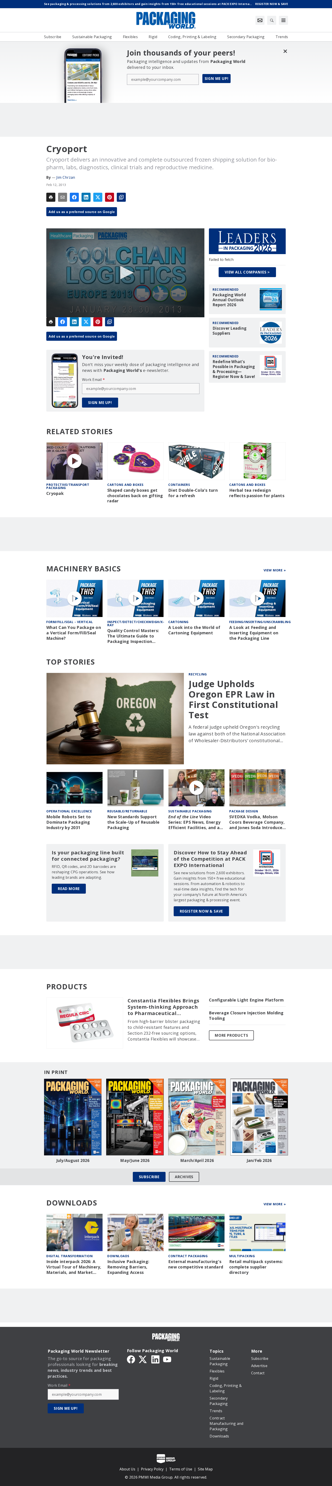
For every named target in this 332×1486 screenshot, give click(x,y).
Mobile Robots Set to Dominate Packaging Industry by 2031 (68, 822)
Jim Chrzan (65, 177)
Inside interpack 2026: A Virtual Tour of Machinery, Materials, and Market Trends (73, 1267)
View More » (275, 570)
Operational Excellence (69, 811)
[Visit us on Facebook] (131, 1359)
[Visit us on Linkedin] (155, 1359)
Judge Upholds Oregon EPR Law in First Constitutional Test (233, 699)
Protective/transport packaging (67, 486)
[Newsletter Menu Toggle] (259, 20)
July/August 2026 (73, 1160)
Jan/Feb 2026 (259, 1160)
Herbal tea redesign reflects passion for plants (256, 493)
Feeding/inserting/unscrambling (260, 622)
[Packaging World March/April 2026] (197, 1117)
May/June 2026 (135, 1160)
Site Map (205, 1469)
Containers (179, 484)
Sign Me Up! (217, 78)
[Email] (62, 197)
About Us (127, 1469)
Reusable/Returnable (127, 811)
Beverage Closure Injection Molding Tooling (246, 1015)
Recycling (198, 674)
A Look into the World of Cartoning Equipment (194, 630)
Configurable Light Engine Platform (246, 1000)
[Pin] (109, 197)
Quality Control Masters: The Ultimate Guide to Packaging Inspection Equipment (133, 636)
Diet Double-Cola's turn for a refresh (193, 493)
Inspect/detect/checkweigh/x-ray (135, 623)
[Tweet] (97, 197)
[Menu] (283, 20)
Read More (69, 888)
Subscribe (149, 1176)
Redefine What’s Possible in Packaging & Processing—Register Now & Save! (234, 369)
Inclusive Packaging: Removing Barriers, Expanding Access (128, 1267)
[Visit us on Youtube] (167, 1359)
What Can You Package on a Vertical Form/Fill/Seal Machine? (73, 633)
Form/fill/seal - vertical (69, 622)
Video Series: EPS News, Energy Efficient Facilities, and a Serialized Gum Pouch (194, 822)
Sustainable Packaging (190, 811)
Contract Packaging (188, 1256)
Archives (184, 1176)
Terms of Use (180, 1469)
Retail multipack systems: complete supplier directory (256, 1267)
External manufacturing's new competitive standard (195, 1264)
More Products (231, 1035)
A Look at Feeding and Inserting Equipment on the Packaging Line (253, 633)
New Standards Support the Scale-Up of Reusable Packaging (133, 822)
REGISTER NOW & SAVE (201, 911)
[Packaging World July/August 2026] (73, 1117)
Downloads (118, 1256)
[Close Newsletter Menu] (285, 51)
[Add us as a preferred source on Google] (121, 197)
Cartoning (178, 622)
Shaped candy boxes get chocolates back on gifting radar (135, 496)
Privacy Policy (152, 1469)
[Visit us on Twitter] (143, 1359)
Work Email (93, 379)
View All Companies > (247, 272)
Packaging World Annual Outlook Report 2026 (229, 299)
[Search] (271, 20)
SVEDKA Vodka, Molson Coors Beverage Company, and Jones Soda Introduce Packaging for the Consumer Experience (257, 822)
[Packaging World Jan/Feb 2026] (259, 1117)
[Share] (74, 197)
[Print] (50, 197)
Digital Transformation (69, 1256)
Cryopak (55, 493)
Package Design (243, 811)
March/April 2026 (197, 1160)
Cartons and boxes (125, 484)
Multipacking (242, 1256)
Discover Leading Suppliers (229, 331)
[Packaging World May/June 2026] (135, 1117)
